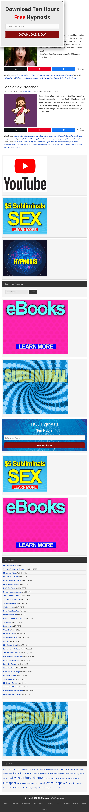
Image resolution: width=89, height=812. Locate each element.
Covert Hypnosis (67, 769)
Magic (72, 778)
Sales (79, 783)
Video (71, 75)
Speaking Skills (65, 139)
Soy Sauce (72, 78)
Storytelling (64, 75)
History (67, 773)
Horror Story (72, 773)
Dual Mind (79, 770)
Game (68, 136)
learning (64, 778)
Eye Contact (74, 142)
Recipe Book (72, 144)
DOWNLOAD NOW (32, 34)
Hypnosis (81, 773)
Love (68, 778)
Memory (77, 778)
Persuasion (71, 783)
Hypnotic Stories (76, 136)
